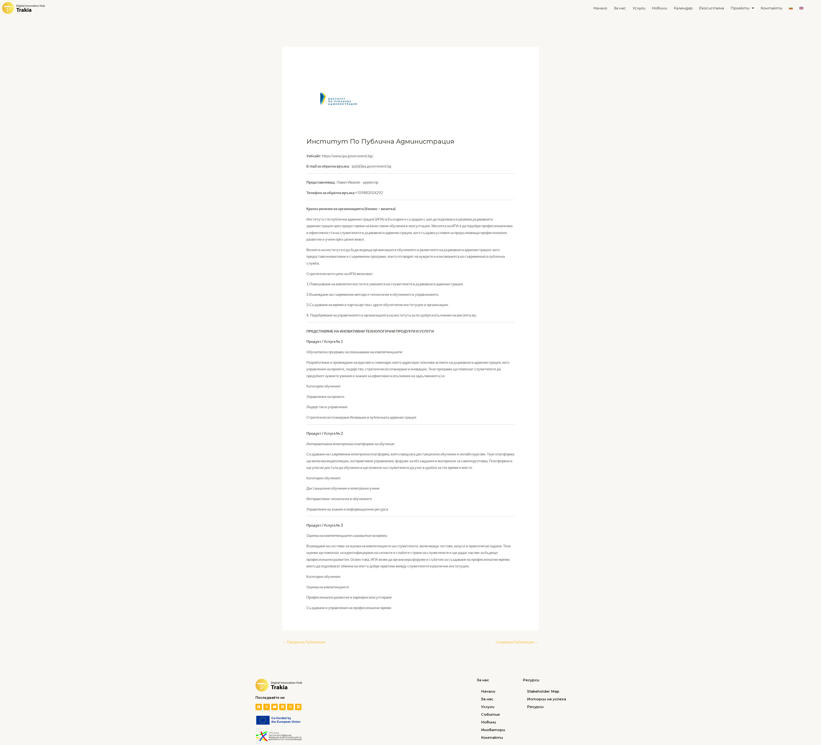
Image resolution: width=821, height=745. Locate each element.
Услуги (639, 8)
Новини (659, 8)
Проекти (740, 8)
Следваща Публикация (517, 642)
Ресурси (535, 707)
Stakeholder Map (543, 691)
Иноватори (493, 730)
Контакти (772, 8)
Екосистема (711, 8)
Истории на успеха (546, 699)
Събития (490, 714)
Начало (600, 8)
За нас (620, 8)
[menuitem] (791, 8)
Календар (683, 8)
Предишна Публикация (304, 642)
